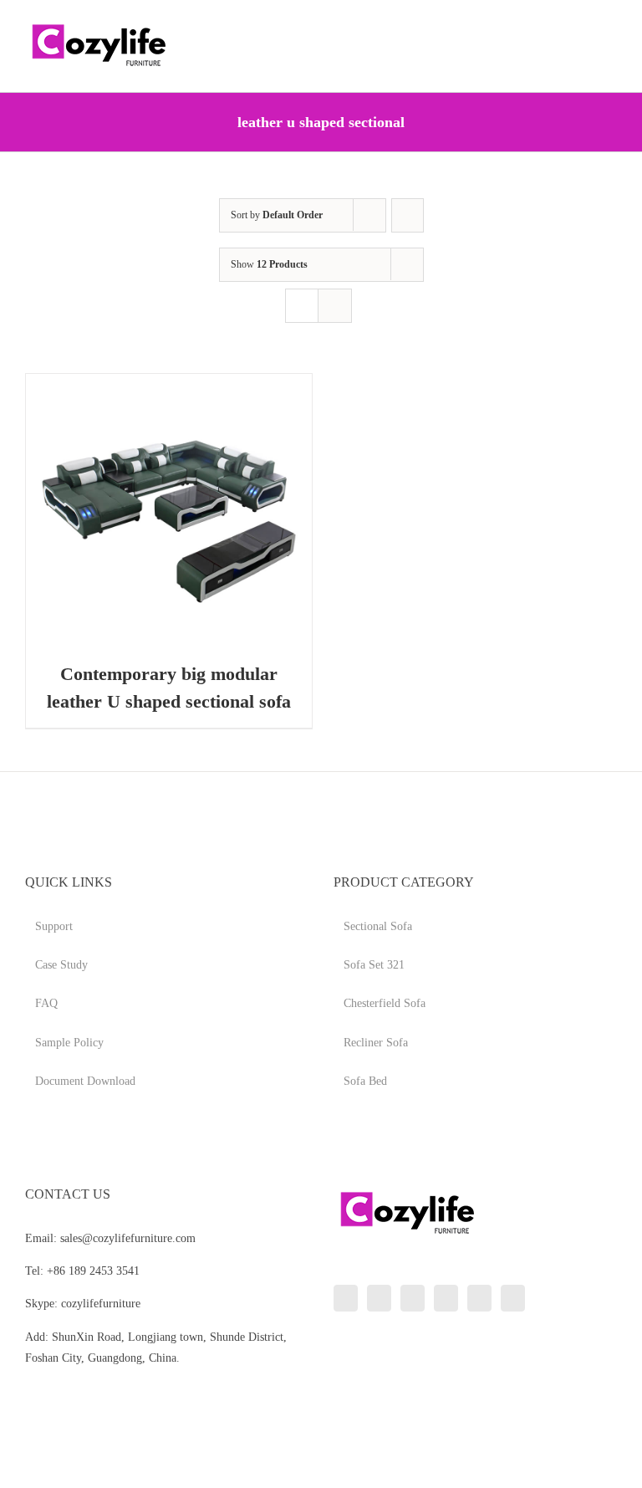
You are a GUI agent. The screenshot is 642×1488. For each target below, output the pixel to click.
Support (54, 926)
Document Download (85, 1081)
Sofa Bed (365, 1081)
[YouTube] (446, 1298)
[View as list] (334, 305)
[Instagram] (412, 1298)
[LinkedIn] (346, 1298)
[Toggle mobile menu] (610, 25)
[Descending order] (407, 215)
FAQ (46, 1003)
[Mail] (513, 1298)
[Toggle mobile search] (580, 25)
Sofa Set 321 (374, 965)
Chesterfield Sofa (384, 1003)
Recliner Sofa (376, 1042)
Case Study (61, 965)
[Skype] (479, 1298)
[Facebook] (379, 1298)
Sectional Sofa (378, 926)
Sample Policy (69, 1042)
